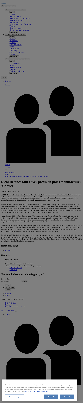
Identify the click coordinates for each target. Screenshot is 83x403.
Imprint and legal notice (40, 391)
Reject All (51, 397)
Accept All (67, 397)
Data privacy (28, 391)
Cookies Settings (14, 397)
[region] (39, 390)
